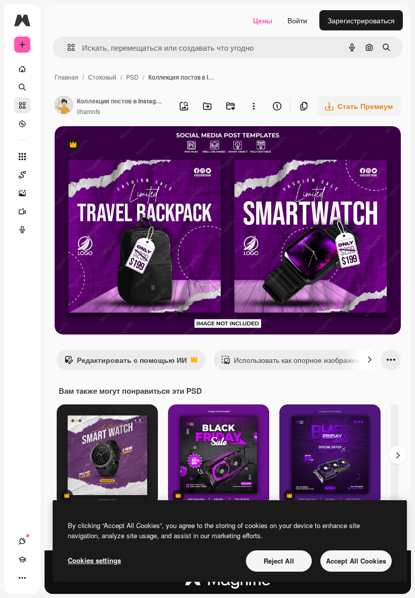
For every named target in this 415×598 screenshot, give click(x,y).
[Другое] (22, 578)
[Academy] (22, 559)
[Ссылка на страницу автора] (64, 106)
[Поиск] (22, 87)
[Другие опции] (253, 106)
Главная (66, 76)
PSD (132, 76)
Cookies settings (94, 560)
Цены (262, 20)
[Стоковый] (22, 105)
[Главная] (22, 69)
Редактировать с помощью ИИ (125, 362)
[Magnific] (227, 582)
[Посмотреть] (22, 124)
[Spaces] (22, 175)
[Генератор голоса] (22, 229)
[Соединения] (22, 541)
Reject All (279, 561)
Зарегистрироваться (361, 20)
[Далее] (369, 360)
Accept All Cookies (356, 561)
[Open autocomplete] (67, 47)
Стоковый (102, 76)
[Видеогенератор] (22, 211)
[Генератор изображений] (22, 193)
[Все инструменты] (22, 156)
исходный (122, 145)
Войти (297, 20)
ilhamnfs (88, 111)
